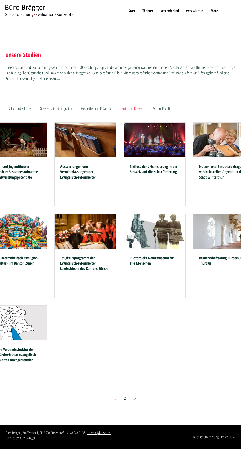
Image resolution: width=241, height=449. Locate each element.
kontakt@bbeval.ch (99, 432)
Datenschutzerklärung (205, 437)
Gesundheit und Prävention (96, 108)
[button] (148, 10)
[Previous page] (105, 398)
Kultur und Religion (132, 108)
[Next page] (135, 398)
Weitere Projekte (162, 108)
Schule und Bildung (19, 108)
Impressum (228, 437)
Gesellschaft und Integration (56, 108)
